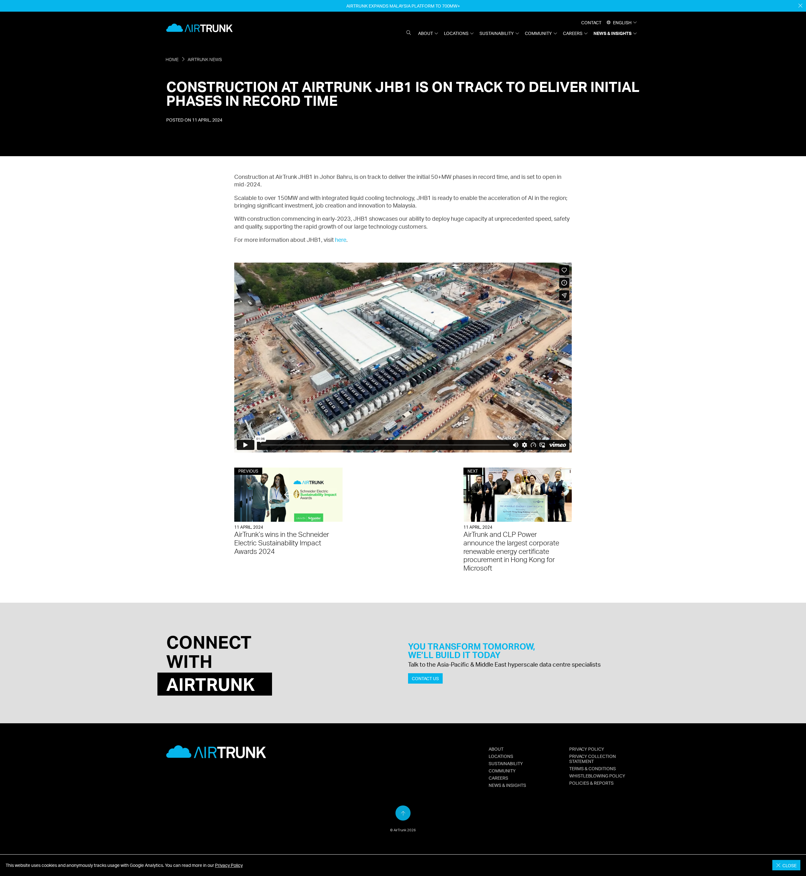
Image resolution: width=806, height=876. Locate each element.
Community (538, 33)
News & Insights (612, 33)
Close (788, 865)
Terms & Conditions (592, 768)
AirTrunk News (205, 59)
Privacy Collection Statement (592, 758)
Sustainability (497, 33)
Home (172, 59)
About (425, 33)
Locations (456, 33)
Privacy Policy (229, 865)
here (340, 239)
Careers (572, 33)
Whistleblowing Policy (597, 775)
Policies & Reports (591, 783)
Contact (591, 22)
